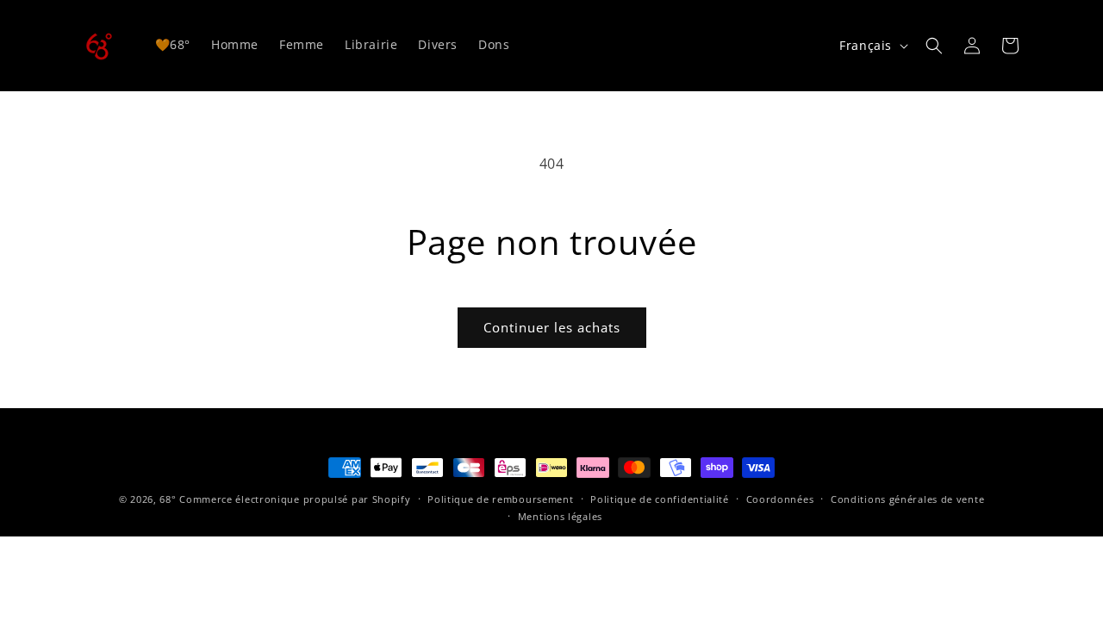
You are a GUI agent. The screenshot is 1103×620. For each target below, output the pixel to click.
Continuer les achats (551, 327)
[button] (934, 46)
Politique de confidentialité (659, 499)
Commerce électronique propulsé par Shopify (294, 499)
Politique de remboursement (500, 499)
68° (167, 499)
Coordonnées (780, 499)
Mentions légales (560, 516)
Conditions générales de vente (907, 499)
